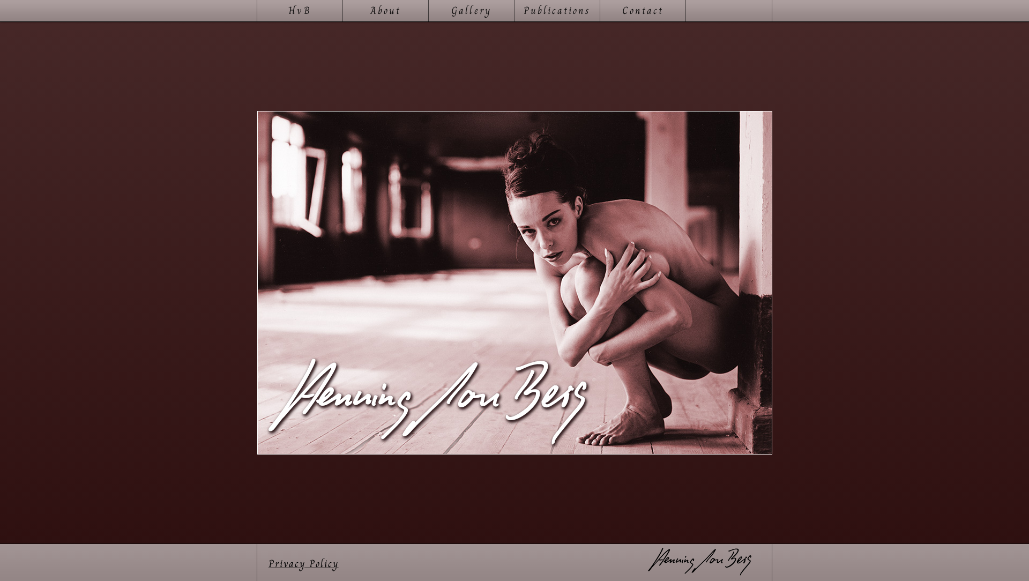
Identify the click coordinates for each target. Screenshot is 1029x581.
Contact (642, 10)
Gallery (471, 10)
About (385, 10)
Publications (557, 10)
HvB (299, 10)
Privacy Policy (304, 563)
